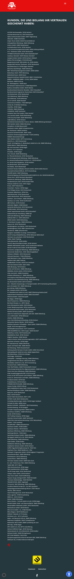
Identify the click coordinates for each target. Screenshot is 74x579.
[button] (65, 4)
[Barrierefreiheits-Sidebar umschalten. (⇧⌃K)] (69, 574)
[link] (12, 6)
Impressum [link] (31, 569)
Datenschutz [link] (42, 569)
